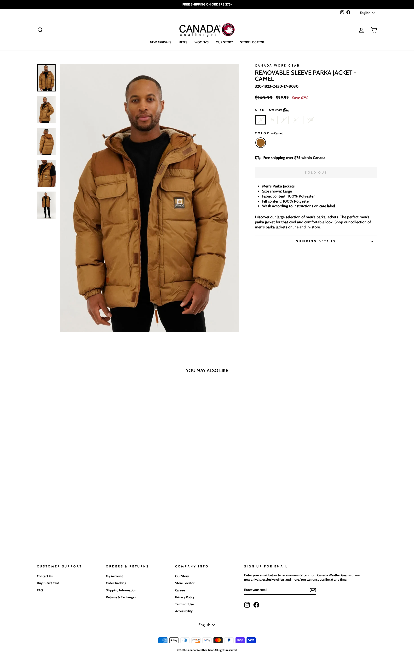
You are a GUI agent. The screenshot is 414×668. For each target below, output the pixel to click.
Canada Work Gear (277, 65)
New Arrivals (160, 42)
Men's (182, 42)
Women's (202, 42)
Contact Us (45, 576)
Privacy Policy (185, 597)
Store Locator (252, 42)
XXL (310, 120)
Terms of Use (184, 604)
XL (296, 120)
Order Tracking (116, 583)
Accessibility (184, 611)
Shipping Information (121, 590)
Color (268, 133)
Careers (180, 590)
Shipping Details (316, 241)
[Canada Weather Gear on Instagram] (247, 605)
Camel (260, 142)
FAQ (40, 590)
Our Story (224, 42)
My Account (114, 576)
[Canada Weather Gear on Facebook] (256, 605)
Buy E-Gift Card (48, 583)
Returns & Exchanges (121, 597)
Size (268, 110)
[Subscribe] (313, 590)
